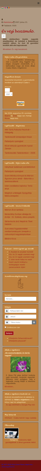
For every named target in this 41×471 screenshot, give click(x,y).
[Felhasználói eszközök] (4, 36)
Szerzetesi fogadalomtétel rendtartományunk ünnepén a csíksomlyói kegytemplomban (18, 231)
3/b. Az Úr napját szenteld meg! (21, 254)
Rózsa (7, 118)
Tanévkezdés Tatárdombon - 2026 (20, 153)
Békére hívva (10, 239)
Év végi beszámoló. (18, 31)
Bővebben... (9, 386)
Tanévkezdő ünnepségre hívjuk (18, 137)
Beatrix (7, 116)
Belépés (9, 333)
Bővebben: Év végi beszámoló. (15, 49)
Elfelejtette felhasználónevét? (20, 338)
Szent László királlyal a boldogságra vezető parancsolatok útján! (18, 264)
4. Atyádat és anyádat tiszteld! (21, 252)
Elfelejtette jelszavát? (17, 341)
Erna (15, 116)
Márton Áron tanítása (14, 210)
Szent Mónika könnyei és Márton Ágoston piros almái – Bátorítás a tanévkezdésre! (19, 178)
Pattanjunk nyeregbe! (14, 141)
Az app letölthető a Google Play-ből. (20, 405)
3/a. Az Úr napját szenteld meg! (21, 257)
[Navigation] (38, 3)
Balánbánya (8, 22)
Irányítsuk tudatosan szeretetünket (20, 167)
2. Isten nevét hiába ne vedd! (20, 259)
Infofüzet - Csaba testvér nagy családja (20, 418)
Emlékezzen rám (13, 327)
